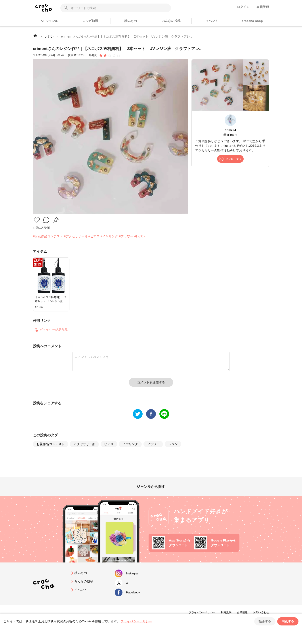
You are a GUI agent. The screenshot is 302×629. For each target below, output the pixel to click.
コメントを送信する (151, 382)
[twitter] (138, 414)
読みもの (130, 21)
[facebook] (151, 414)
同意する (288, 621)
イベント (212, 21)
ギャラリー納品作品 (54, 330)
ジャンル (52, 21)
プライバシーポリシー (202, 612)
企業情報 (242, 612)
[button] (37, 220)
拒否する (265, 621)
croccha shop (252, 21)
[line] (164, 414)
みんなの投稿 (171, 21)
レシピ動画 (90, 21)
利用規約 (226, 612)
